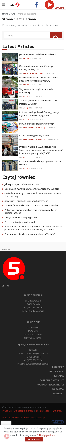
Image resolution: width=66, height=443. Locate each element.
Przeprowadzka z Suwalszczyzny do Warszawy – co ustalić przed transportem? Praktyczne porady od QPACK (41, 150)
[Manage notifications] (6, 436)
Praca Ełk (7, 410)
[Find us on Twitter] (8, 286)
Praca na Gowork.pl (12, 417)
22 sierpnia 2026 (35, 96)
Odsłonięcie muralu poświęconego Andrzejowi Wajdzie (36, 67)
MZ (24, 58)
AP (24, 96)
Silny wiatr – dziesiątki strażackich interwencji (26, 200)
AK (24, 157)
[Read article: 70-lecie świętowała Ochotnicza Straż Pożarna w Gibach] (10, 104)
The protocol (42, 410)
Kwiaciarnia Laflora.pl (34, 417)
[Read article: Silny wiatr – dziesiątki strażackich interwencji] (10, 93)
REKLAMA (58, 375)
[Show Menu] (3, 4)
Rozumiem (34, 439)
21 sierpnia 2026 (36, 119)
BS (24, 169)
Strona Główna (8, 14)
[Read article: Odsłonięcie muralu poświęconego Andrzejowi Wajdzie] (10, 69)
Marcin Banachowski (32, 128)
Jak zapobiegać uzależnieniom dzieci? (37, 54)
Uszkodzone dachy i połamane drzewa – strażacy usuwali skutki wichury (39, 79)
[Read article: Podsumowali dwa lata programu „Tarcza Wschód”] (10, 165)
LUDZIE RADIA (56, 371)
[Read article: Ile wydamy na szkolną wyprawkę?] (10, 127)
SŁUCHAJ (59, 7)
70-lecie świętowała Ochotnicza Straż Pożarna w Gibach (32, 205)
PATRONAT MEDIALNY (52, 380)
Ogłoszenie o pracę (23, 410)
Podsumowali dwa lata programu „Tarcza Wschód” (29, 234)
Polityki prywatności (46, 435)
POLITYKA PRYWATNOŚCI (50, 384)
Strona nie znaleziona (26, 14)
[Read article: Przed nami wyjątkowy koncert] (10, 139)
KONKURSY (58, 366)
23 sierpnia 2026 (36, 58)
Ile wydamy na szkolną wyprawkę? (36, 123)
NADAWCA (58, 389)
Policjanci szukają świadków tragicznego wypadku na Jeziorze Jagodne (39, 114)
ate (24, 119)
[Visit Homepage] (14, 4)
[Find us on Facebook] (3, 286)
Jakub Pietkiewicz (31, 73)
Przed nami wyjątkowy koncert (34, 135)
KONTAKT (58, 393)
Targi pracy (56, 410)
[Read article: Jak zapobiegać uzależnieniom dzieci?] (10, 58)
